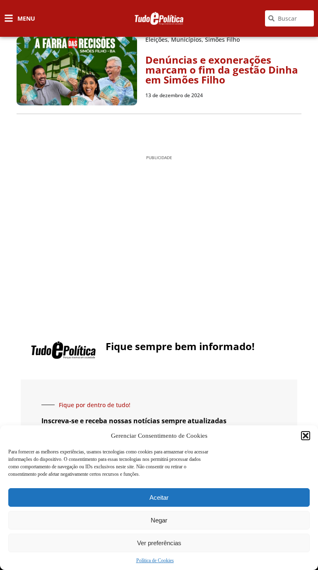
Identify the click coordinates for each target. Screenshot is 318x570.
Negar (159, 520)
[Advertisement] (159, 230)
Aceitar (159, 497)
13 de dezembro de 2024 (174, 95)
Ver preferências (159, 542)
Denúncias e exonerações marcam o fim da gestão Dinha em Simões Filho (221, 69)
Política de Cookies (155, 560)
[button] (305, 436)
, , (192, 39)
